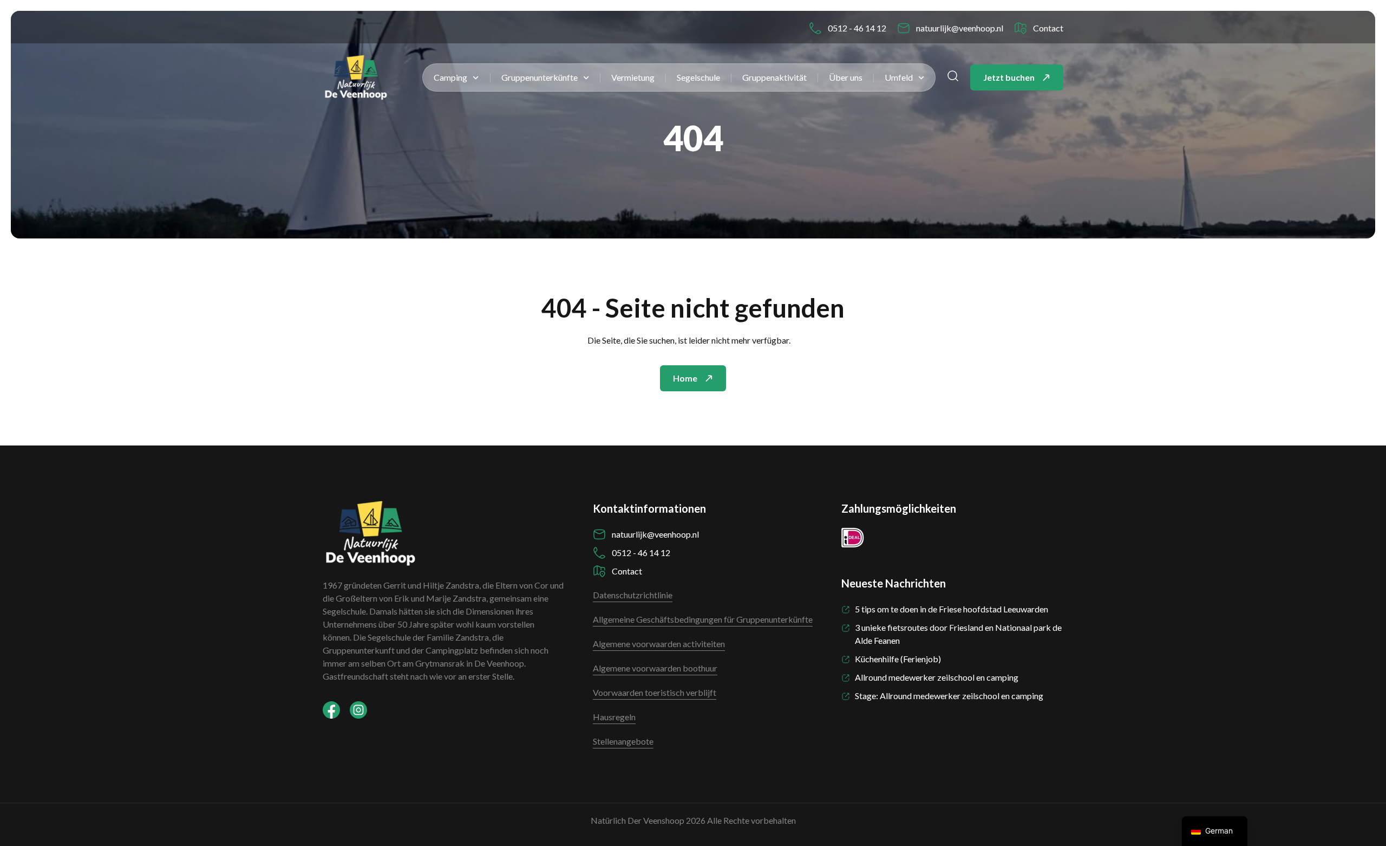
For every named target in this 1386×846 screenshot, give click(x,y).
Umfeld (899, 77)
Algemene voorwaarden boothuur (655, 668)
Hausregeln (614, 717)
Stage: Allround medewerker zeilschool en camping (949, 695)
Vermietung (633, 77)
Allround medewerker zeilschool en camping (936, 677)
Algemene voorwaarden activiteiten (659, 643)
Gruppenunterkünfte (539, 77)
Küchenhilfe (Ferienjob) (898, 659)
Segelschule (698, 77)
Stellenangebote (623, 741)
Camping (450, 77)
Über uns (845, 77)
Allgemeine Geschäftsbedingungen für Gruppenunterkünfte (703, 619)
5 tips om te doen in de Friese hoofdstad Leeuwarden (951, 609)
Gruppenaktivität (774, 77)
